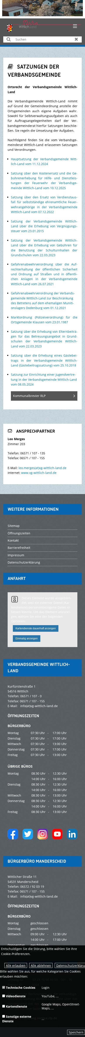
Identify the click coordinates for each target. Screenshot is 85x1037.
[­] (73, 26)
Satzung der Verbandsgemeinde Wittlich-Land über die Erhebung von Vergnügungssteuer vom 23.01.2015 (44, 226)
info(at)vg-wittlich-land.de (39, 706)
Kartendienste (16, 1006)
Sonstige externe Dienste (16, 1018)
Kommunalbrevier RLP (29, 396)
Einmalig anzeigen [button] (26, 638)
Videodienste (15, 996)
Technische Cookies (20, 987)
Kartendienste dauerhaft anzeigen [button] (35, 628)
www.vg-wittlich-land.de (38, 473)
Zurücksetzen (76, 39)
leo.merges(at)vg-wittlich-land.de (42, 468)
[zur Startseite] (44, 26)
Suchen (8, 39)
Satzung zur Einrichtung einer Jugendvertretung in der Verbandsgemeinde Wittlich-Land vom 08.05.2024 (44, 379)
